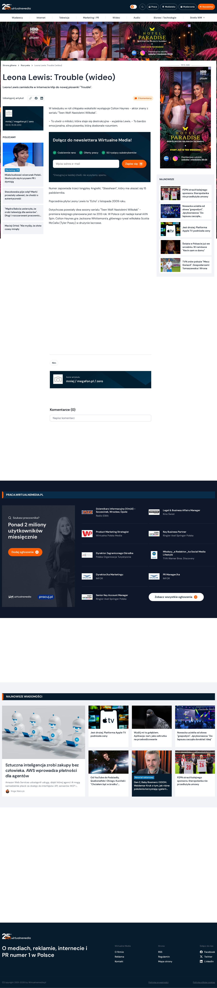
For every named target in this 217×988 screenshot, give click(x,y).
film (54, 362)
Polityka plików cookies (204, 982)
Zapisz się (131, 164)
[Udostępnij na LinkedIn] (41, 98)
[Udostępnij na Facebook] (37, 98)
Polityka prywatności (159, 982)
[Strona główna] (16, 7)
